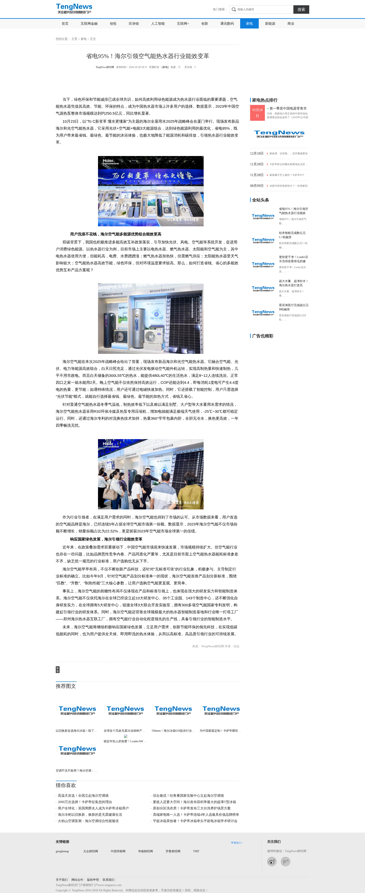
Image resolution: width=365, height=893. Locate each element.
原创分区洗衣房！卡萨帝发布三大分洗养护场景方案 (192, 808)
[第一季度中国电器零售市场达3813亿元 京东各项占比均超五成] (279, 134)
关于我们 (62, 879)
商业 (290, 23)
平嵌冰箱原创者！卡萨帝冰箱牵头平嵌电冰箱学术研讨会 (195, 821)
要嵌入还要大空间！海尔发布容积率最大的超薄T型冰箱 (194, 802)
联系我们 (108, 879)
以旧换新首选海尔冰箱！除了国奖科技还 (77, 730)
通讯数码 (227, 23)
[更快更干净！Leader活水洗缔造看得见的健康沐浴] (263, 265)
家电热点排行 (265, 100)
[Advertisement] (147, 82)
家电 (249, 23)
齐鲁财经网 (173, 851)
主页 (74, 39)
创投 (113, 23)
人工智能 (158, 23)
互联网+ (183, 23)
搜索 (301, 9)
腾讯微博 (285, 861)
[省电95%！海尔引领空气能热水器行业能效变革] (263, 217)
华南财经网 (145, 851)
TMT (196, 851)
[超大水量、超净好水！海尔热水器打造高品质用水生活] (263, 289)
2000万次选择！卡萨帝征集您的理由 (85, 802)
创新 (204, 23)
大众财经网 (90, 851)
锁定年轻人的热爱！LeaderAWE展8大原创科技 (125, 741)
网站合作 (77, 879)
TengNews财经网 (75, 9)
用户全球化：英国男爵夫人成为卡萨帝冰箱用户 (93, 808)
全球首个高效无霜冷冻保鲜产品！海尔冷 (125, 730)
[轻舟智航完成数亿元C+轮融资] (263, 241)
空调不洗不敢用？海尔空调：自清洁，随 (77, 770)
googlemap (62, 851)
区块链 (134, 23)
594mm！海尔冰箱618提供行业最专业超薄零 (173, 730)
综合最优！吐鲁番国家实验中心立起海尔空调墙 (188, 795)
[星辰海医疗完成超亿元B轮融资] (263, 313)
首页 (65, 23)
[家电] (165, 67)
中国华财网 (118, 851)
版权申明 (93, 879)
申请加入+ (237, 842)
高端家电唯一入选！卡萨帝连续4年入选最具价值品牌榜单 (196, 814)
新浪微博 (272, 861)
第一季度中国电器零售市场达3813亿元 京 (288, 109)
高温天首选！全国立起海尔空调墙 (83, 795)
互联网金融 (89, 23)
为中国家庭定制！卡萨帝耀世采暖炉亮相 (221, 730)
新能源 (270, 23)
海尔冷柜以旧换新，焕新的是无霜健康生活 (90, 814)
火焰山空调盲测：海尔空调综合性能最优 (88, 821)
